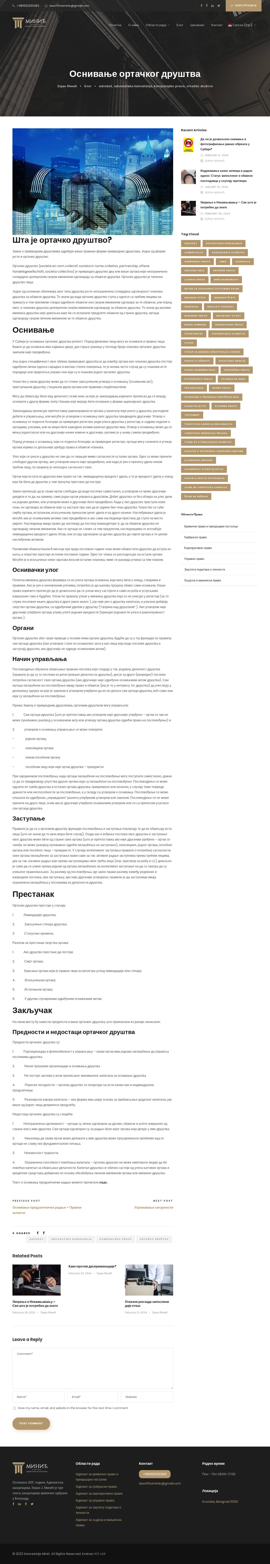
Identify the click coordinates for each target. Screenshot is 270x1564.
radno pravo (221, 387)
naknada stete (195, 297)
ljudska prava (194, 279)
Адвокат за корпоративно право (99, 1493)
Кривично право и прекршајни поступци (211, 526)
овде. (103, 1182)
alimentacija (193, 252)
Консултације (246, 5)
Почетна (115, 25)
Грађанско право (195, 537)
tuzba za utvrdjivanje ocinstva (208, 442)
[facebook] (207, 6)
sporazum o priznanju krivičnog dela (211, 397)
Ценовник (197, 25)
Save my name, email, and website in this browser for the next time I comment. (73, 1408)
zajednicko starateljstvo (204, 469)
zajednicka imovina (198, 460)
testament (192, 414)
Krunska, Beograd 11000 (220, 1501)
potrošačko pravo (198, 379)
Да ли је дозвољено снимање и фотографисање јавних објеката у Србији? (225, 144)
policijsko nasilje (232, 360)
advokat (105, 86)
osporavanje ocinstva (228, 333)
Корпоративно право (198, 548)
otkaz (189, 342)
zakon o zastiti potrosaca (204, 478)
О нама (133, 25)
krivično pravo (224, 270)
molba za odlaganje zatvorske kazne (211, 288)
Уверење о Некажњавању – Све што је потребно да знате (35, 1304)
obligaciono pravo (229, 324)
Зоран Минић (67, 86)
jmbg (223, 261)
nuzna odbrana (195, 324)
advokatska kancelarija (133, 86)
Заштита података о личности (204, 569)
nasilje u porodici (220, 306)
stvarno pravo (226, 406)
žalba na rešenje (196, 496)
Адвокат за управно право (95, 1500)
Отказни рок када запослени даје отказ (147, 1304)
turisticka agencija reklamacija (208, 424)
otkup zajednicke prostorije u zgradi (212, 351)
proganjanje (194, 387)
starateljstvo (195, 406)
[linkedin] (212, 6)
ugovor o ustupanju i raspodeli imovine (213, 451)
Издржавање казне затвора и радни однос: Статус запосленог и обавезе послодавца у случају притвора (226, 176)
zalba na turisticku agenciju (205, 487)
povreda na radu (233, 379)
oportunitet (193, 333)
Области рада (156, 25)
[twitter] (218, 6)
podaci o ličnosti (197, 360)
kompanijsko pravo (169, 86)
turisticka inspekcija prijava (206, 433)
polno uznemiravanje (199, 369)
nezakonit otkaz (228, 315)
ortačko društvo (200, 86)
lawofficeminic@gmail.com (69, 6)
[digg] (201, 6)
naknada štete (224, 297)
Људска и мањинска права (202, 580)
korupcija (242, 261)
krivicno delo (194, 270)
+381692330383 (28, 6)
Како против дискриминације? (92, 1266)
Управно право (194, 559)
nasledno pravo (196, 315)
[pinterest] (26, 1504)
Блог (180, 25)
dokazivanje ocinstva (228, 252)
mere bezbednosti (226, 279)
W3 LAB (99, 1554)
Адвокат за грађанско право (96, 1486)
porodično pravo (236, 369)
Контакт (217, 25)
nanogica (191, 306)
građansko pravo (197, 261)
